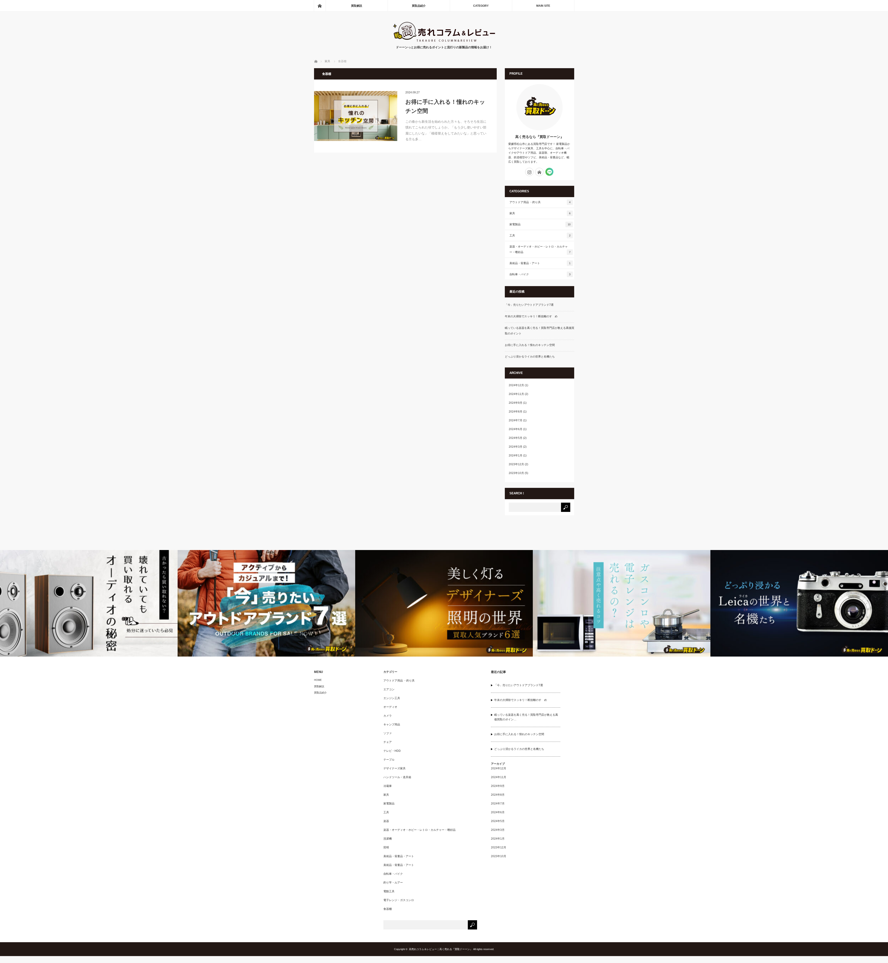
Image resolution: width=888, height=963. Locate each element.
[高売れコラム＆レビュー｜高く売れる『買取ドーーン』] (444, 40)
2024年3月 (515, 446)
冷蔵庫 (387, 786)
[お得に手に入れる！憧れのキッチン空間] (355, 116)
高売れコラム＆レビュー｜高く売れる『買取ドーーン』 (440, 949)
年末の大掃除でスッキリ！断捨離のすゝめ (531, 316)
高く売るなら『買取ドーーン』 (539, 137)
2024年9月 (515, 402)
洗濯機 (387, 838)
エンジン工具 (391, 698)
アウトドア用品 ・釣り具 (539, 202)
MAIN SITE (543, 5)
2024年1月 (515, 455)
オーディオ (390, 707)
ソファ (387, 733)
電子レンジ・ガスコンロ (398, 900)
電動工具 (389, 891)
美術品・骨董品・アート (539, 263)
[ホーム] (319, 6)
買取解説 (356, 5)
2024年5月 (515, 438)
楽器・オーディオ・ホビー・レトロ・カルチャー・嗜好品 (539, 249)
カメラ (387, 715)
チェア (387, 742)
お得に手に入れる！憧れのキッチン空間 (445, 106)
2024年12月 (516, 385)
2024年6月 (515, 429)
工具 (539, 235)
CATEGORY (481, 5)
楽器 (386, 821)
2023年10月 (516, 473)
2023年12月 (516, 464)
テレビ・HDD (392, 750)
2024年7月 (515, 420)
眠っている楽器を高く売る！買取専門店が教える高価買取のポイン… (526, 717)
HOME (318, 680)
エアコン (389, 689)
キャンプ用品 (391, 724)
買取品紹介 (419, 5)
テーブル (389, 759)
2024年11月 (516, 394)
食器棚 (387, 909)
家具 (539, 213)
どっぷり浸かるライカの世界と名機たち (530, 356)
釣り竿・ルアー (393, 882)
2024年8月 (515, 411)
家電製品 (539, 224)
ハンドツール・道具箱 (397, 777)
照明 (386, 847)
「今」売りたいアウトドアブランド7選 (529, 304)
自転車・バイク (539, 274)
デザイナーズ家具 (394, 768)
